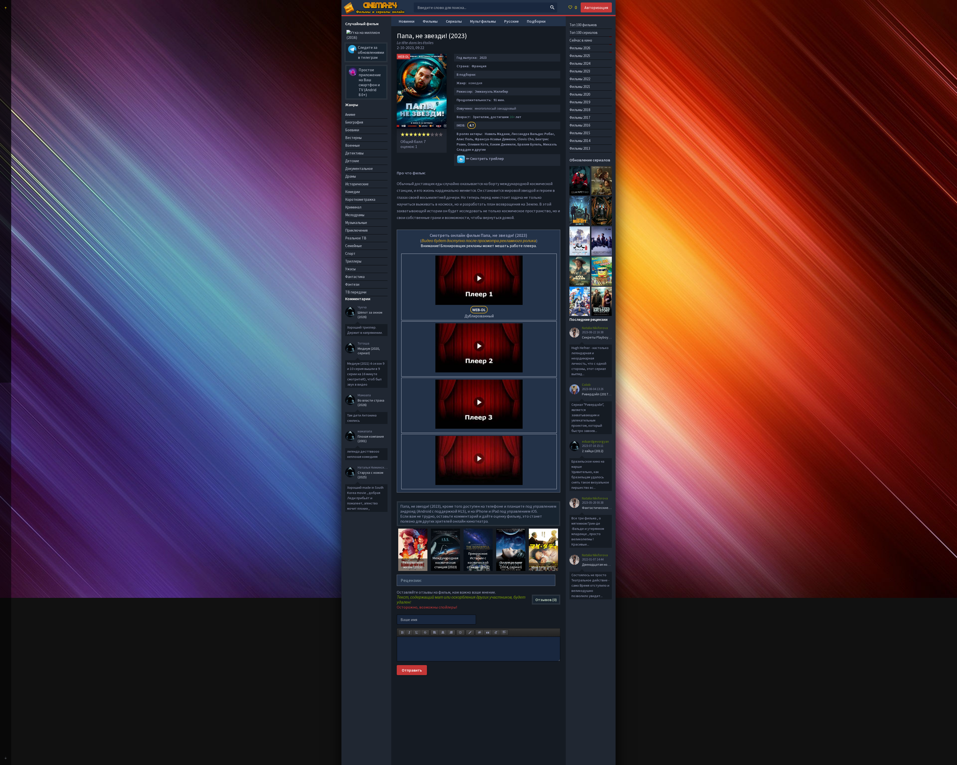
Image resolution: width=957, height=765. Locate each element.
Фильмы (430, 21)
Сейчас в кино (580, 40)
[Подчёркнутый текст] (417, 632)
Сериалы (454, 21)
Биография (354, 122)
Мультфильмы (483, 21)
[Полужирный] (402, 632)
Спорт (350, 253)
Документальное (359, 168)
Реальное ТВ (355, 238)
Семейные (353, 245)
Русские (511, 21)
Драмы (350, 176)
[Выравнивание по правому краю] (451, 632)
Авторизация (596, 7)
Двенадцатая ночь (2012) (601, 564)
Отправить (412, 670)
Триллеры (353, 261)
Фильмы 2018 (579, 109)
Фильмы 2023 (579, 71)
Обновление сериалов (589, 159)
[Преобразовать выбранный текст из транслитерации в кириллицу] (496, 632)
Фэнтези (352, 284)
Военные (352, 145)
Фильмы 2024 (579, 63)
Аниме (350, 114)
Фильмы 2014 (579, 140)
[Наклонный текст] (409, 632)
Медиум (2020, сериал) (369, 350)
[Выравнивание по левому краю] (434, 632)
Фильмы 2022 (579, 78)
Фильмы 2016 (579, 125)
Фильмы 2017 (579, 117)
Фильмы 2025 (579, 55)
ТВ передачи (355, 292)
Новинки (406, 21)
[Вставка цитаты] (487, 632)
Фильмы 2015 (579, 133)
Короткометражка (360, 199)
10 (441, 134)
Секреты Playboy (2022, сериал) (606, 337)
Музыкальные (356, 222)
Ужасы (350, 269)
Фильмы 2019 (579, 102)
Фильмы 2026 (579, 48)
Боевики (352, 130)
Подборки (536, 21)
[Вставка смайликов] (460, 632)
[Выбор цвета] (470, 632)
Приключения (356, 230)
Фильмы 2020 (579, 94)
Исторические (357, 184)
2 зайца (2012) (592, 451)
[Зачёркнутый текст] (425, 632)
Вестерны (353, 137)
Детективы (354, 153)
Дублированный (479, 312)
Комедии (352, 191)
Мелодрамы (354, 214)
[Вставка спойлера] (504, 632)
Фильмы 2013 (579, 148)
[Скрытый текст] (479, 632)
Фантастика (355, 276)
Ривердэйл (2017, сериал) (602, 394)
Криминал (353, 207)
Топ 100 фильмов (583, 24)
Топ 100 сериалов (583, 32)
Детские (352, 160)
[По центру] (443, 632)
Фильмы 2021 (579, 86)
